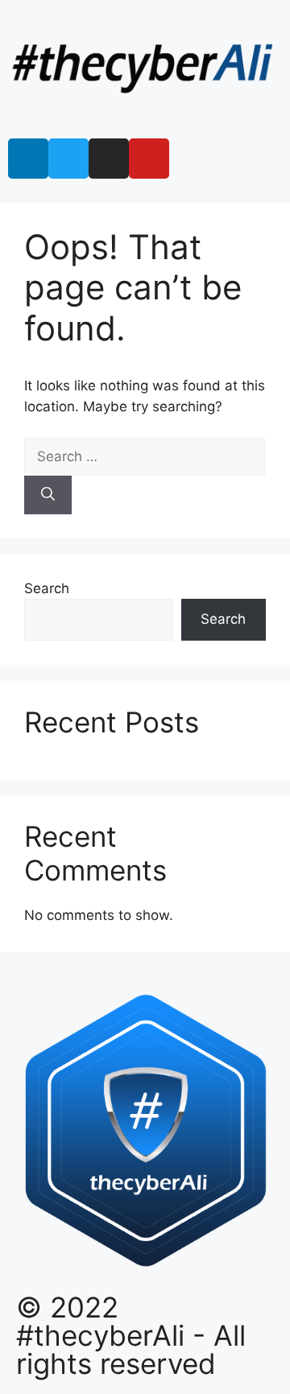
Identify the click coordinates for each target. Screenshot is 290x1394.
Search (46, 588)
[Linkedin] (28, 158)
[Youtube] (149, 158)
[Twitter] (68, 158)
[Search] (48, 495)
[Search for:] (144, 456)
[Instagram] (109, 158)
